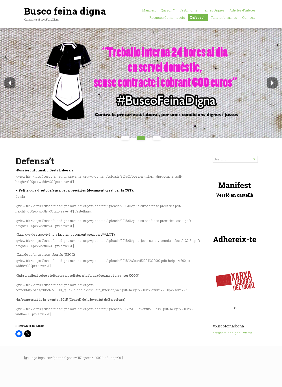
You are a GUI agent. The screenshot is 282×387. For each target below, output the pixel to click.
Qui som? (168, 10)
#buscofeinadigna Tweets (232, 333)
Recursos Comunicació (167, 17)
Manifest (149, 10)
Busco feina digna (65, 11)
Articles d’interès (243, 10)
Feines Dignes (213, 10)
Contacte (249, 17)
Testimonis (188, 10)
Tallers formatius (224, 17)
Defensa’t (198, 17)
